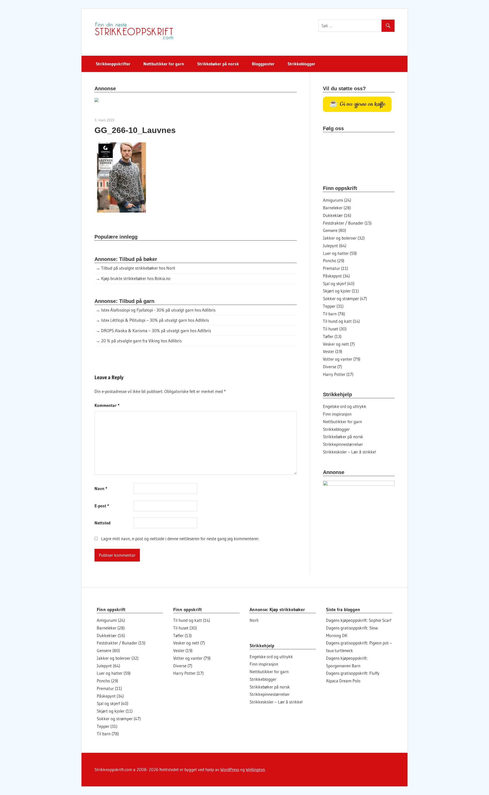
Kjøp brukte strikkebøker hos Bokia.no (135, 278)
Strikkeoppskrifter (113, 63)
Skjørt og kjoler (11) (341, 290)
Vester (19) (332, 351)
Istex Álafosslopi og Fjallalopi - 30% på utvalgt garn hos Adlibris (158, 310)
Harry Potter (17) (338, 374)
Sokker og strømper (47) (345, 298)
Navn (100, 488)
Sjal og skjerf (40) (339, 283)
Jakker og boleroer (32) (344, 238)
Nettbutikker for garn (163, 63)
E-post (101, 505)
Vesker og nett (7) (339, 344)
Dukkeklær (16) (337, 215)
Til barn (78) (334, 313)
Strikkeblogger (301, 63)
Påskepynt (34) (336, 275)
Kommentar (106, 405)
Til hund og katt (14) (341, 321)
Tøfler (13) (332, 336)
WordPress (229, 769)
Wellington (255, 769)
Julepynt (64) (334, 245)
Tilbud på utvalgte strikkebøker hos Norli (138, 268)
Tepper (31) (333, 306)
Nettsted (102, 522)
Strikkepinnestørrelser (343, 444)
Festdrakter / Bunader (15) (347, 223)
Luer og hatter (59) (340, 253)
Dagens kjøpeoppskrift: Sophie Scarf (358, 620)
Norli (254, 620)
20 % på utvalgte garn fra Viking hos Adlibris (141, 340)
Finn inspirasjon (337, 414)
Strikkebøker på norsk (218, 63)
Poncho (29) (333, 260)
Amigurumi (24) (337, 200)
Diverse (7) (332, 366)
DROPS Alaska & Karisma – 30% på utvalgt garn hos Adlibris (156, 330)
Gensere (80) (334, 230)
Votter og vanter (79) (341, 359)
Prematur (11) (335, 268)
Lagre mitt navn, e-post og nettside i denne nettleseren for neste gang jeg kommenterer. (180, 538)
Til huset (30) (335, 328)
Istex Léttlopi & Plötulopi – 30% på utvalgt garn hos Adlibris (155, 320)
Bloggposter (263, 63)
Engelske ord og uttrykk (344, 406)
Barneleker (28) (337, 207)
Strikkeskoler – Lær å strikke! (349, 451)
